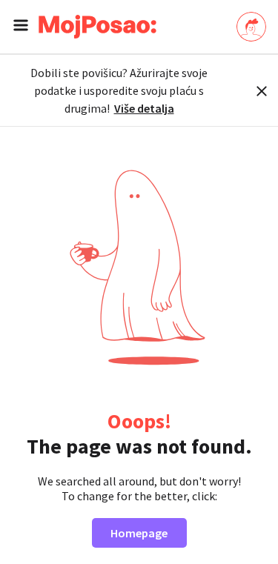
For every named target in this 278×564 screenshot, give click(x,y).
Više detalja (144, 108)
